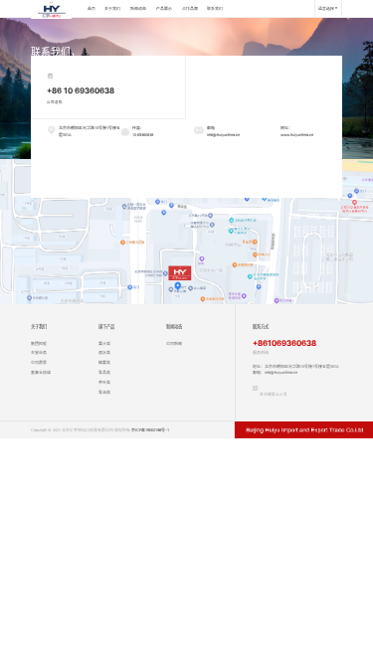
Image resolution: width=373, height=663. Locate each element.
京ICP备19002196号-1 (150, 429)
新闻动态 (138, 8)
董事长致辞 (41, 372)
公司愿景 (39, 362)
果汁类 (104, 343)
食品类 (104, 372)
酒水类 (104, 352)
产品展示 (164, 8)
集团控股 (39, 343)
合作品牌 (190, 8)
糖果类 (104, 362)
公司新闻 (174, 343)
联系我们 (215, 8)
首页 (91, 8)
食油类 (104, 392)
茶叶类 (104, 382)
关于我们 (112, 8)
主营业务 (39, 352)
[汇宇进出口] (51, 8)
